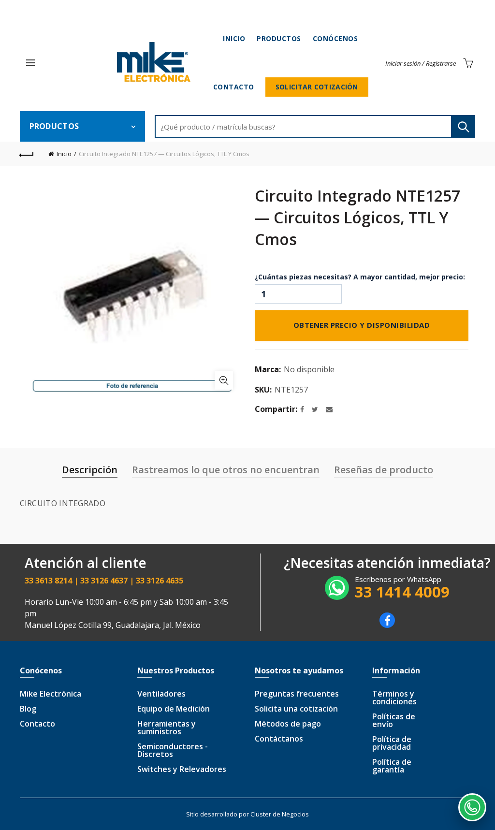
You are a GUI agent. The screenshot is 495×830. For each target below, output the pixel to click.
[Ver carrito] (468, 63)
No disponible (309, 369)
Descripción (89, 469)
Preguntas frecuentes (297, 693)
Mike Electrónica (50, 693)
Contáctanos (279, 738)
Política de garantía (391, 766)
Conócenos (335, 38)
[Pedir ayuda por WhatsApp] (472, 807)
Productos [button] (54, 126)
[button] (30, 62)
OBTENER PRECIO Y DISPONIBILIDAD (361, 324)
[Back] (27, 153)
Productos (279, 38)
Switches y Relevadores (181, 769)
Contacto (233, 86)
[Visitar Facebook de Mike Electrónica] (387, 625)
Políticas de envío (393, 720)
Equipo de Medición (173, 708)
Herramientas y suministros (166, 727)
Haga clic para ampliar (224, 380)
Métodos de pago (288, 723)
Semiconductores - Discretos (172, 750)
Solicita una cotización (296, 708)
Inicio (234, 38)
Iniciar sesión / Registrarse (420, 63)
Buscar (463, 126)
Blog (28, 708)
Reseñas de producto (383, 469)
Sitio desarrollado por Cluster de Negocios (247, 814)
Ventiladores (161, 693)
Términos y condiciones (394, 697)
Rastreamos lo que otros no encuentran (226, 469)
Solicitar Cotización (317, 86)
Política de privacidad (391, 743)
